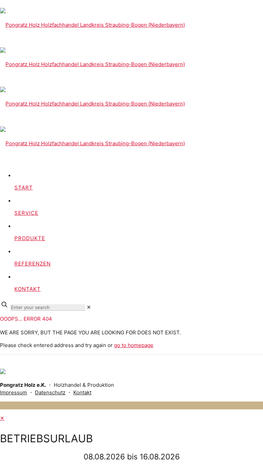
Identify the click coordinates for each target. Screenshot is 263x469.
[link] (89, 307)
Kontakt (82, 392)
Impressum (13, 392)
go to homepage (133, 345)
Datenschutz (50, 392)
